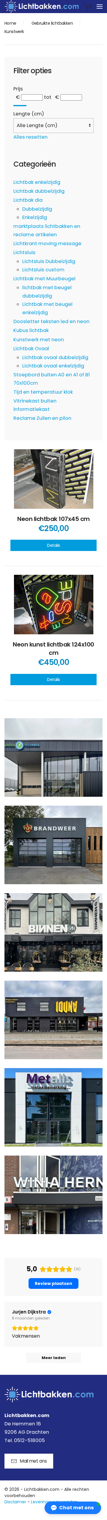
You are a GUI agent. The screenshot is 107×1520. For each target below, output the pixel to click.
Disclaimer (15, 1502)
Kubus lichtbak (31, 330)
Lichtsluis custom (43, 269)
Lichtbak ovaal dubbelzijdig (55, 357)
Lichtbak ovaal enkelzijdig (53, 365)
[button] (100, 6)
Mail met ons (33, 1461)
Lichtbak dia (28, 200)
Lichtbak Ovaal (31, 348)
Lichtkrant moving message (47, 243)
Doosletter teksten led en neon (51, 321)
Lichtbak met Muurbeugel (44, 278)
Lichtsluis (24, 252)
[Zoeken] (19, 105)
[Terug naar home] (41, 6)
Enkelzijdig (34, 217)
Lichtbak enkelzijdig (36, 182)
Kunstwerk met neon (38, 339)
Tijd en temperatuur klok (43, 392)
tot (47, 97)
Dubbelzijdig (37, 209)
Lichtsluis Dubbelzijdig (48, 261)
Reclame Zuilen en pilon (42, 418)
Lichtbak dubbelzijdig (38, 191)
